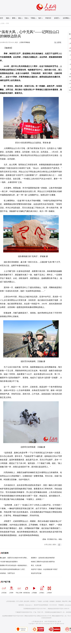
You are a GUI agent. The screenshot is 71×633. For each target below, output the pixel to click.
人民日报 (3, 592)
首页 (1, 18)
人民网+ (11, 592)
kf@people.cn (28, 605)
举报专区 (48, 18)
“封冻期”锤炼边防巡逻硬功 (9, 561)
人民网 (2, 23)
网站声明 (64, 601)
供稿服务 (52, 601)
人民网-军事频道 (24, 42)
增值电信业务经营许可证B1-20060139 (58, 608)
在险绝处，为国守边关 (7, 573)
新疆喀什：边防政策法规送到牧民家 (43, 558)
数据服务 (58, 601)
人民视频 (34, 592)
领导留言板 (26, 592)
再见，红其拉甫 (36, 565)
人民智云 (41, 592)
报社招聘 (26, 601)
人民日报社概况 (10, 601)
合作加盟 (45, 601)
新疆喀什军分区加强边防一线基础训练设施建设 (15, 565)
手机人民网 (19, 592)
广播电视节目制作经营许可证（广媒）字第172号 (29, 612)
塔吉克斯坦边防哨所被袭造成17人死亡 (12, 569)
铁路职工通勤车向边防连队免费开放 (43, 561)
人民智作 (49, 592)
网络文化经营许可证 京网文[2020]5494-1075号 (38, 616)
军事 (7, 23)
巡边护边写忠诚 (36, 573)
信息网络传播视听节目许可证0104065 (13, 616)
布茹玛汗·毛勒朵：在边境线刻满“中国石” (44, 569)
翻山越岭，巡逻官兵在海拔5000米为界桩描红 (15, 558)
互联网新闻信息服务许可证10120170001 (34, 608)
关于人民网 (19, 601)
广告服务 (39, 601)
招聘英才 (33, 601)
